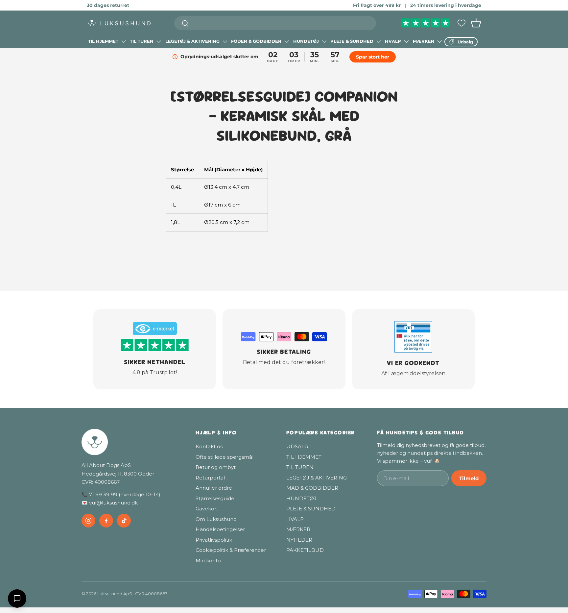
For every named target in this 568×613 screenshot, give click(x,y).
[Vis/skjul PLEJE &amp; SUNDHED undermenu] (379, 41)
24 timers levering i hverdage (445, 5)
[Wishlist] (461, 23)
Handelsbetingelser (220, 529)
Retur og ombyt (216, 467)
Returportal (210, 478)
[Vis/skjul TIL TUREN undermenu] (159, 41)
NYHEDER (299, 540)
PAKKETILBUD (305, 550)
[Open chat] (17, 598)
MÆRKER (423, 41)
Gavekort (207, 508)
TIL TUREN (142, 41)
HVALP (393, 41)
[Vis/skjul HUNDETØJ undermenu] (324, 41)
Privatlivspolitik (214, 540)
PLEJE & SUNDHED (351, 41)
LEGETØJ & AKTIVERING (192, 41)
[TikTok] (124, 520)
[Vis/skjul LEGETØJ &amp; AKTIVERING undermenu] (225, 41)
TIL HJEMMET (103, 41)
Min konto (208, 560)
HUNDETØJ (306, 41)
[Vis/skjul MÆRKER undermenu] (439, 41)
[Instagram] (88, 520)
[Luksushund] (132, 442)
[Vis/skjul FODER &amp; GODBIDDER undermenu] (287, 41)
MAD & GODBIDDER (312, 488)
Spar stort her (372, 57)
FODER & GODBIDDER (256, 41)
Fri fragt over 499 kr (377, 5)
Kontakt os (209, 446)
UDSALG (297, 446)
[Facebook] (106, 520)
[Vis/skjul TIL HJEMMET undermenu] (124, 41)
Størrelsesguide (215, 498)
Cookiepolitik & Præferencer (231, 550)
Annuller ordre (214, 488)
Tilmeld (469, 478)
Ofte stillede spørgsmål (224, 457)
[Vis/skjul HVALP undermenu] (406, 41)
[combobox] (275, 23)
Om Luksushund (216, 519)
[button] (476, 23)
